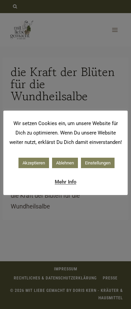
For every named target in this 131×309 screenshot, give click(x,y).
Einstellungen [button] (98, 162)
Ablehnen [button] (65, 162)
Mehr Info (65, 182)
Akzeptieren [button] (34, 162)
